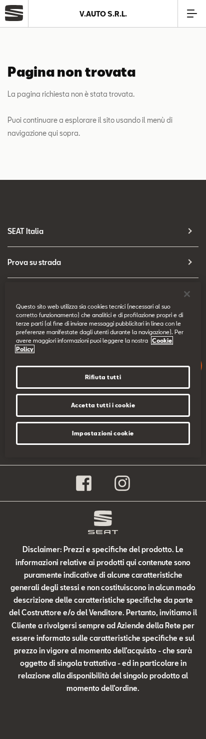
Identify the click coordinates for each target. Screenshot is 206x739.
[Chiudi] (187, 294)
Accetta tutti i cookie (103, 405)
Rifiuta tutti (103, 377)
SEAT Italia (26, 231)
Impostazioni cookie (103, 433)
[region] (102, 369)
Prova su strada (34, 262)
